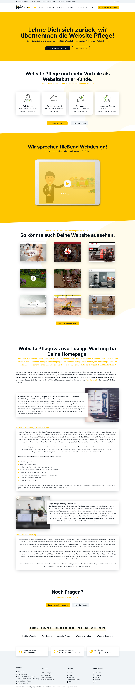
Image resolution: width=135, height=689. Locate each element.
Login (117, 1)
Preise (41, 7)
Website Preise (63, 636)
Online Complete (23, 683)
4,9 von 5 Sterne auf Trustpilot (51, 687)
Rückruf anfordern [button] (81, 48)
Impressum (65, 687)
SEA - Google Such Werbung (26, 676)
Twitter (97, 677)
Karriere (71, 677)
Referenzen (61, 7)
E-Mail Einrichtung (48, 679)
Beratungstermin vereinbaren (58, 48)
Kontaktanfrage (47, 677)
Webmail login (47, 675)
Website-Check (83, 7)
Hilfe (93, 7)
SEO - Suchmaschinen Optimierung (28, 678)
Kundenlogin (47, 673)
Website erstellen (92, 380)
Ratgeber (71, 7)
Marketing (50, 7)
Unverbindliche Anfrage (109, 7)
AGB (70, 682)
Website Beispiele (105, 636)
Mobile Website (29, 636)
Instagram (98, 675)
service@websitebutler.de (68, 1)
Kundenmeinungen (74, 679)
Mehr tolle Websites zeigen (67, 323)
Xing (96, 682)
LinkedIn (97, 679)
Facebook (98, 673)
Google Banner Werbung (25, 681)
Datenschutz (73, 687)
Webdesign (47, 636)
